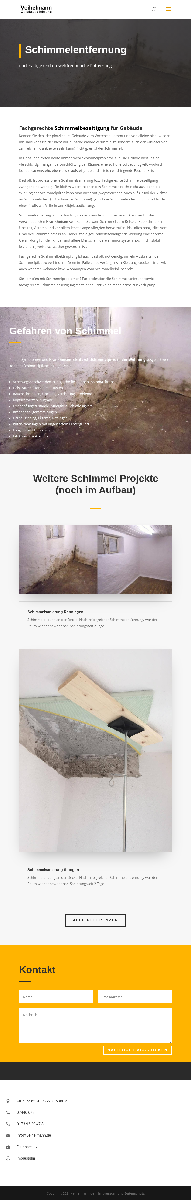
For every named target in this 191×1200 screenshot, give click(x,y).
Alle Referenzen (95, 920)
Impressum (26, 1158)
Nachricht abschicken (138, 1050)
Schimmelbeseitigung (82, 127)
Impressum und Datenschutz (121, 1193)
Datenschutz (27, 1147)
